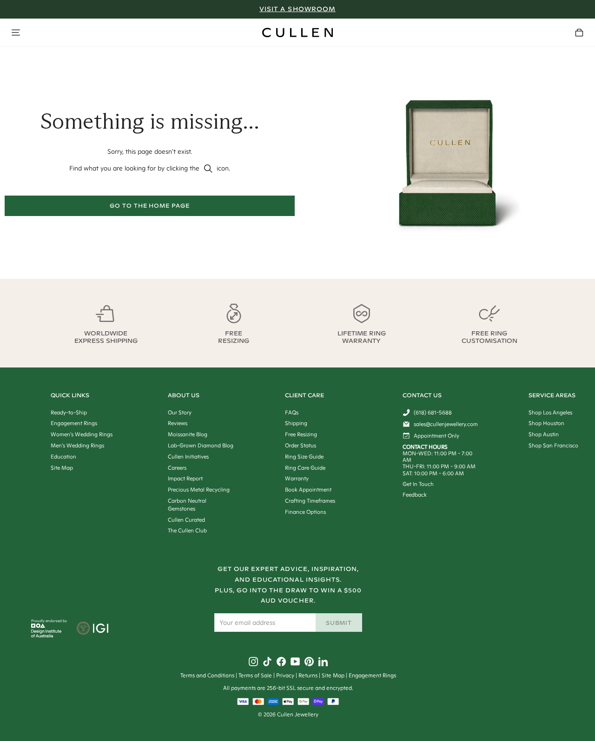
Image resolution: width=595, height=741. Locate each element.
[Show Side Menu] (16, 32)
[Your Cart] (579, 32)
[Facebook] (281, 661)
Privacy (285, 675)
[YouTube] (295, 661)
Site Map (333, 675)
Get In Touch (418, 483)
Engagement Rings (372, 675)
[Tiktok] (267, 661)
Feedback (415, 494)
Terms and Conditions (207, 675)
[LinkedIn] (323, 661)
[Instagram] (253, 661)
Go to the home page (150, 205)
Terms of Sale (255, 675)
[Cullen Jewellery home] (297, 32)
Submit (339, 622)
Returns (307, 675)
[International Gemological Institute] (93, 629)
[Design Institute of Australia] (46, 635)
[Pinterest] (309, 661)
